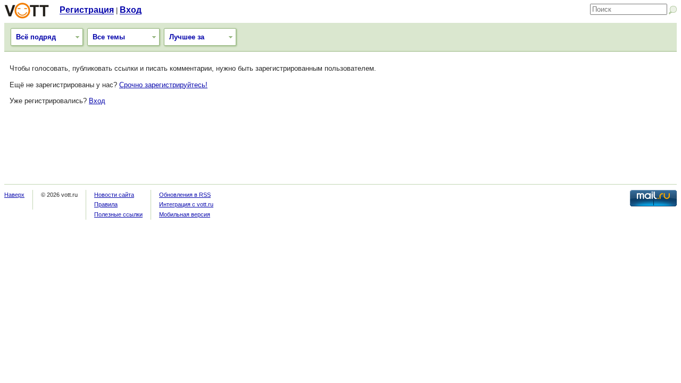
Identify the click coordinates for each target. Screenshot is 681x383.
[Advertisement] (340, 149)
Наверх (14, 195)
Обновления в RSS (185, 195)
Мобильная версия (184, 214)
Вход (131, 9)
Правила (106, 204)
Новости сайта (114, 195)
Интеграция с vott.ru (186, 204)
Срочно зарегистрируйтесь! (163, 85)
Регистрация (87, 9)
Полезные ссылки (118, 214)
